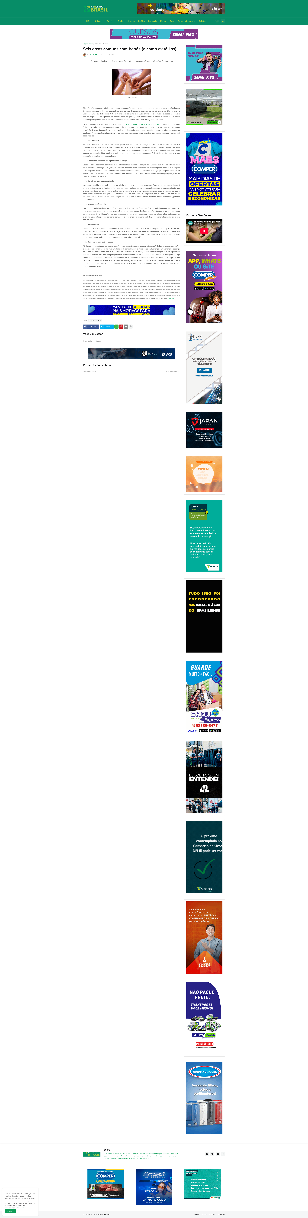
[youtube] (218, 1154)
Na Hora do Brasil (103, 1214)
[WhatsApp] (116, 327)
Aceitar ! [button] (10, 1211)
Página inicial (88, 44)
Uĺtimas (97, 21)
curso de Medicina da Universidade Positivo (143, 124)
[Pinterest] (121, 327)
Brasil (109, 21)
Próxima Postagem (172, 371)
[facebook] (207, 1154)
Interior (131, 21)
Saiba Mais (21, 1208)
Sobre (204, 1214)
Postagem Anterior (91, 371)
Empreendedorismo (186, 21)
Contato (212, 1214)
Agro (172, 21)
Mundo (163, 21)
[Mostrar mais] (130, 327)
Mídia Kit (221, 1214)
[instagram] (223, 1154)
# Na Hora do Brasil (102, 44)
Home (196, 1214)
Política (141, 21)
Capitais (121, 21)
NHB (87, 21)
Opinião (202, 21)
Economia (152, 21)
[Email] (126, 327)
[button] (217, 21)
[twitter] (212, 1154)
